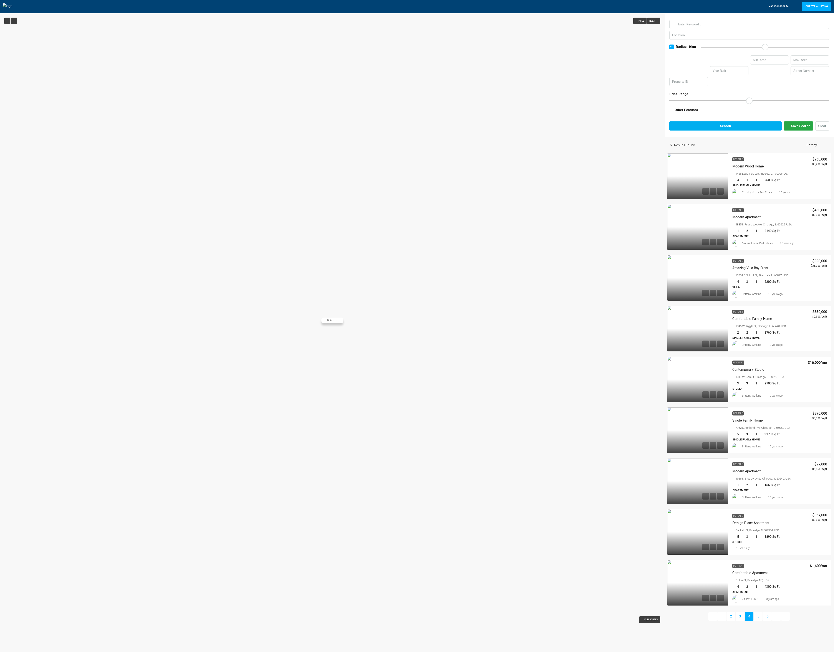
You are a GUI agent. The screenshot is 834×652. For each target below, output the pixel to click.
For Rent (738, 362)
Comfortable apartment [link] (750, 573)
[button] (749, 110)
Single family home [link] (747, 420)
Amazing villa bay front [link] (750, 268)
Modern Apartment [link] (746, 471)
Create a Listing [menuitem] (817, 6)
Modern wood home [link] (748, 166)
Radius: (681, 47)
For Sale (738, 159)
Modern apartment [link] (746, 217)
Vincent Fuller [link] (749, 599)
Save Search (800, 126)
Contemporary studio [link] (748, 369)
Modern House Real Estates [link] (757, 243)
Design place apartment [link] (750, 523)
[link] (697, 176)
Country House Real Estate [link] (757, 192)
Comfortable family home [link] (752, 319)
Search (725, 126)
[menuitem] (776, 6)
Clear (822, 126)
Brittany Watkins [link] (751, 294)
